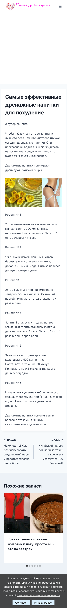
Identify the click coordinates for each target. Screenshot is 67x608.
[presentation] (33, 513)
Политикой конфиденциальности (38, 595)
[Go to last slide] (9, 528)
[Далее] (57, 528)
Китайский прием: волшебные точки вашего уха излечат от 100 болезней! (51, 452)
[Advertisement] (33, 48)
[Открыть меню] (60, 6)
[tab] (27, 566)
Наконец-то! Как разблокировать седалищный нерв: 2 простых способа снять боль (17, 452)
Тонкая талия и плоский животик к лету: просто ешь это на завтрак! (31, 544)
